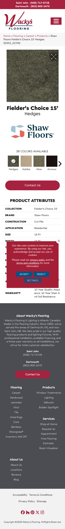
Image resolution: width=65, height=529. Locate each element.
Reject (41, 274)
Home (7, 35)
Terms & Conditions (40, 494)
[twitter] (37, 512)
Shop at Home (48, 424)
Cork (16, 421)
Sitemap (41, 501)
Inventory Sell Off (16, 436)
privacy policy (37, 259)
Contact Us (33, 185)
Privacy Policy (27, 501)
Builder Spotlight (49, 407)
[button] (56, 21)
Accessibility (20, 494)
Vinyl (16, 407)
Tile (16, 412)
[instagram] (42, 512)
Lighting (48, 397)
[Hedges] (13, 161)
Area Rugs (16, 417)
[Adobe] (26, 161)
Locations (16, 469)
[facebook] (22, 512)
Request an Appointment (49, 431)
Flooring (18, 35)
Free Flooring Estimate (49, 441)
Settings (32, 280)
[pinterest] (32, 512)
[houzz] (27, 512)
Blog (16, 479)
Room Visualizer (48, 448)
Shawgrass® (16, 431)
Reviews (16, 474)
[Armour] (51, 161)
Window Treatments (48, 392)
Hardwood (16, 397)
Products (42, 35)
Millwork (49, 402)
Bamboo (16, 426)
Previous (5, 162)
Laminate (16, 402)
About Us (16, 464)
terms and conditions (27, 263)
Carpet (30, 35)
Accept (24, 274)
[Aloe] (39, 161)
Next (59, 162)
